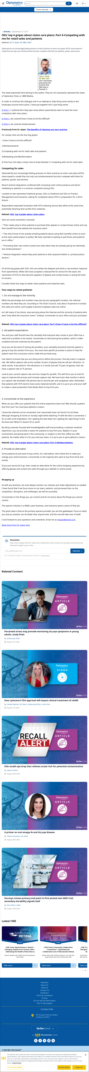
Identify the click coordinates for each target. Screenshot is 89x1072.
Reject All (79, 1067)
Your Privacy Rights (44, 1003)
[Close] (85, 1054)
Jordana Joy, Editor (13, 638)
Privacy (44, 998)
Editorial (44, 987)
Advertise (44, 982)
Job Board (44, 993)
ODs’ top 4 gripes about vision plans (27, 214)
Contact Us (44, 990)
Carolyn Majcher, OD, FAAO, (17, 704)
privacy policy (45, 555)
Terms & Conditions (44, 995)
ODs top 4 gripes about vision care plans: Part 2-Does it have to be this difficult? (48, 324)
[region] (44, 1061)
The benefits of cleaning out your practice (47, 129)
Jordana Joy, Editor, (34, 704)
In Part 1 (5, 110)
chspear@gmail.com (66, 519)
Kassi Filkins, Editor (14, 905)
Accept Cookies (64, 1067)
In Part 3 (5, 124)
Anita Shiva (46, 704)
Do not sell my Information (44, 1000)
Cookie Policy (16, 1063)
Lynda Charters (12, 770)
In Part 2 (5, 118)
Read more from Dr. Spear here (16, 525)
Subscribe (76, 551)
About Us (44, 985)
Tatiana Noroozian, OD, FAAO (17, 836)
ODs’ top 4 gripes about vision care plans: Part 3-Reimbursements (41, 442)
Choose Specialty (42, 9)
